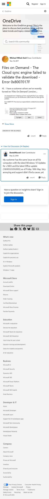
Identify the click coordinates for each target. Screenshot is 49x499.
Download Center (8, 286)
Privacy (28, 487)
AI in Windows (7, 262)
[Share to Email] (37, 228)
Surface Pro (6, 241)
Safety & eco (7, 492)
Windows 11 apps (8, 270)
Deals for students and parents (13, 349)
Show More (9, 124)
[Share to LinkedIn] (11, 228)
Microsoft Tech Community (11, 423)
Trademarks (31, 490)
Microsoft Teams (8, 386)
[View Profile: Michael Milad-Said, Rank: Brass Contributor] (5, 59)
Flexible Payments (9, 311)
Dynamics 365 (7, 373)
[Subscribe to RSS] (33, 228)
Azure (5, 406)
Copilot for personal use (10, 257)
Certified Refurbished (10, 303)
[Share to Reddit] (24, 228)
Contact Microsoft (17, 487)
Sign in (14, 199)
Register (35, 4)
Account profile (8, 282)
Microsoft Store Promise (10, 307)
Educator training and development (14, 344)
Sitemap (5, 487)
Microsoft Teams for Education (12, 332)
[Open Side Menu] (3, 4)
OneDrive (8, 11)
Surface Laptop (8, 245)
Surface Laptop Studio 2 (10, 249)
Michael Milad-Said (18, 58)
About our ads (28, 492)
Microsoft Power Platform (11, 382)
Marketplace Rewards (10, 431)
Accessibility (7, 473)
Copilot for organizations (11, 253)
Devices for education (10, 328)
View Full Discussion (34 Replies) (16, 146)
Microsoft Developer (9, 410)
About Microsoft (8, 452)
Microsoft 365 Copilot (10, 390)
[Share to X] (20, 228)
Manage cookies (8, 490)
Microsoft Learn (8, 415)
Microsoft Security (9, 369)
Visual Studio (7, 436)
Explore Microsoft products (11, 266)
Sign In (43, 4)
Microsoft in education (10, 323)
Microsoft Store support (10, 290)
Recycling (17, 492)
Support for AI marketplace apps (13, 419)
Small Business (8, 394)
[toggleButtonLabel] (45, 11)
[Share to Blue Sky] (28, 228)
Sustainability (7, 477)
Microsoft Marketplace (10, 427)
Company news (8, 456)
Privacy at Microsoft (9, 460)
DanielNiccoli (15, 152)
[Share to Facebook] (16, 228)
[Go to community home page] (9, 4)
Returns (5, 295)
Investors (6, 464)
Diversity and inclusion (10, 469)
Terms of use (20, 490)
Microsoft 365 (7, 377)
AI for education (8, 353)
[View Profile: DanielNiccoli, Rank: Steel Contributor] (5, 154)
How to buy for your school (11, 340)
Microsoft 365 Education (11, 336)
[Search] (28, 4)
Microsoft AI (7, 365)
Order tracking (7, 299)
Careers (5, 448)
